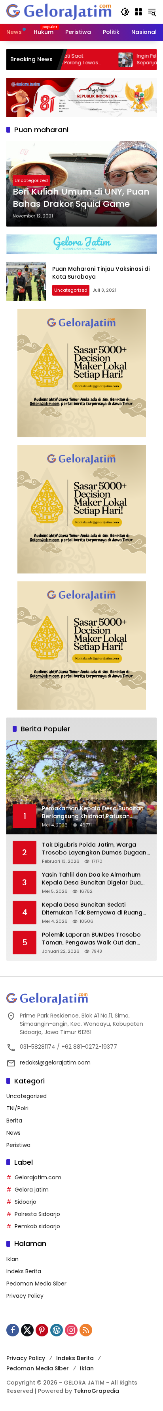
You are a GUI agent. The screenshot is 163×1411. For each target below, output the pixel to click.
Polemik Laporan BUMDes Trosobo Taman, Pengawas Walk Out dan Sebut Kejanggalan (91, 938)
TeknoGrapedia (96, 1391)
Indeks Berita (23, 1271)
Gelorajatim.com (38, 1177)
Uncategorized (31, 180)
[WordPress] (56, 1330)
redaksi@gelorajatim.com (55, 1062)
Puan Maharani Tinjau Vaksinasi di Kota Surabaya (101, 273)
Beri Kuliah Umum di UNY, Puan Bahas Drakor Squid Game (81, 198)
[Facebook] (12, 1330)
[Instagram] (71, 1330)
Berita (14, 1120)
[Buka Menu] (138, 12)
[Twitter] (27, 1330)
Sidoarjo (25, 1202)
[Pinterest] (42, 1330)
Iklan (12, 1259)
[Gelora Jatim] (59, 11)
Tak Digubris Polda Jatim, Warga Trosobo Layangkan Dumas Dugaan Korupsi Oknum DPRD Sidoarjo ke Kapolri (94, 848)
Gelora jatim (32, 1190)
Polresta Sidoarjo (37, 1214)
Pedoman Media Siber (36, 1283)
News (13, 1133)
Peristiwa (18, 1145)
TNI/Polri (17, 1108)
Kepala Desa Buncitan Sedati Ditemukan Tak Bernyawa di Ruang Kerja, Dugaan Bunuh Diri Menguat (92, 908)
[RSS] (86, 1330)
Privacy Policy (25, 1296)
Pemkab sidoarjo (37, 1226)
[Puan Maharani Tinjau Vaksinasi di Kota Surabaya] (26, 281)
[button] (125, 12)
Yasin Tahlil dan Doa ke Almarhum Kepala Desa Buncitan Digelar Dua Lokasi (91, 878)
